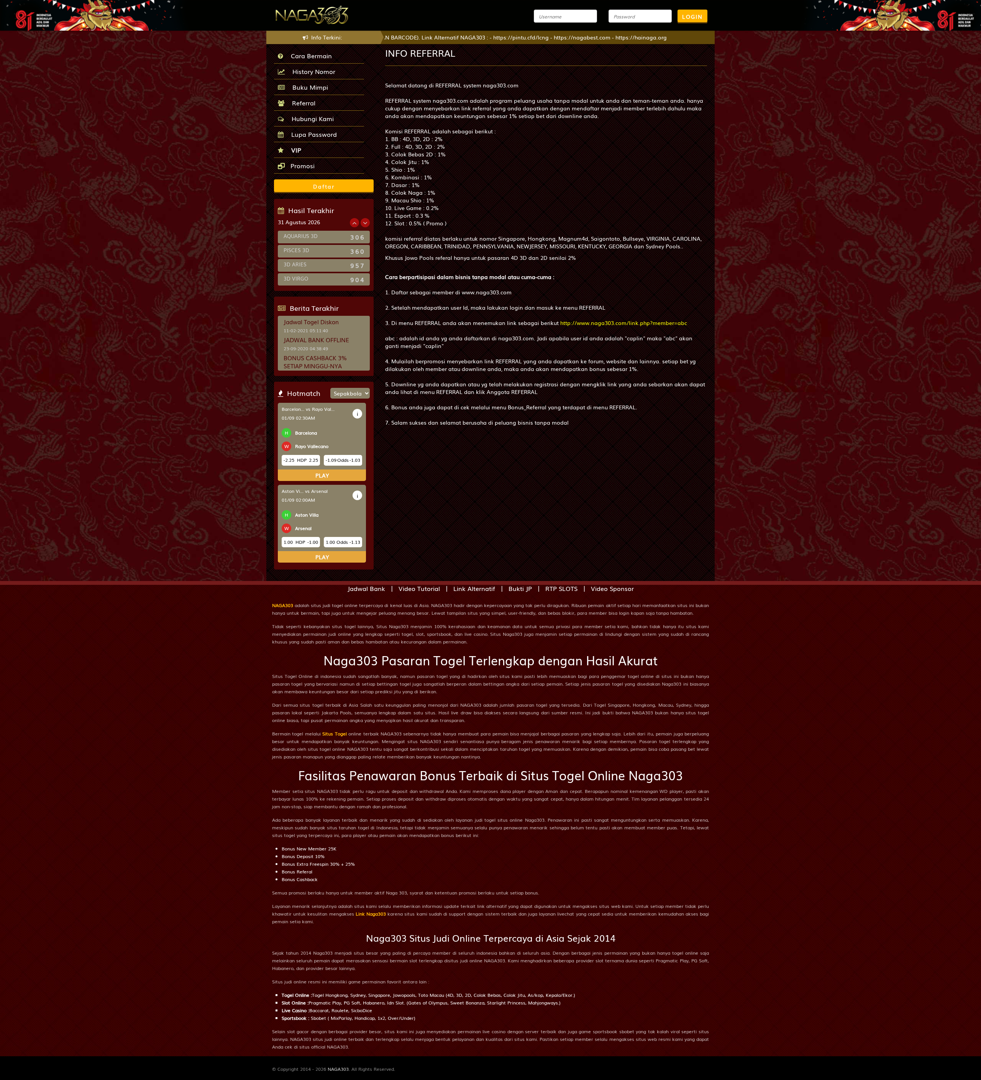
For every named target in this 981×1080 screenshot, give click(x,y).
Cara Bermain (309, 55)
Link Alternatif (474, 588)
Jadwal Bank (366, 588)
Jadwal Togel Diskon (311, 321)
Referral (301, 102)
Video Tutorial (419, 588)
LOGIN (692, 16)
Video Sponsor (612, 588)
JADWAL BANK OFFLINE (316, 339)
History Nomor (312, 71)
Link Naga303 (371, 913)
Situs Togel (334, 733)
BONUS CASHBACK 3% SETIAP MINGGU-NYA (315, 361)
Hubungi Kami (311, 118)
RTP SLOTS (561, 588)
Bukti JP (520, 588)
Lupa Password (312, 134)
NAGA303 (282, 605)
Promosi (302, 165)
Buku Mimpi (308, 87)
